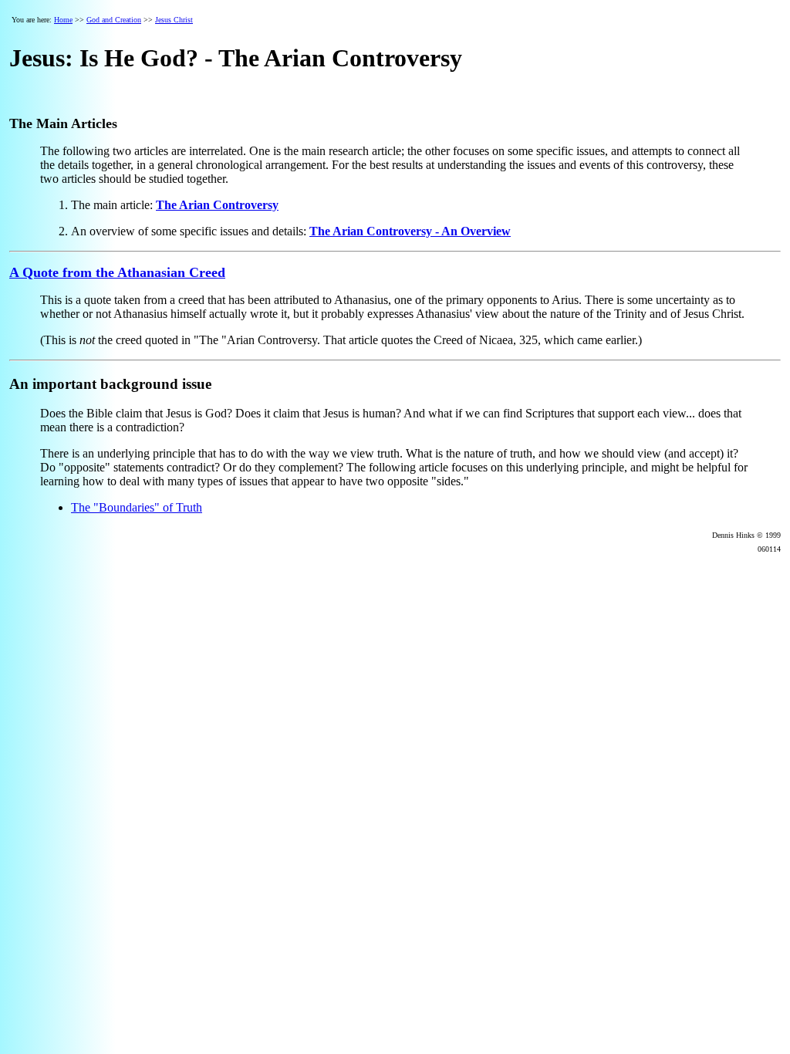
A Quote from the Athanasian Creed (117, 272)
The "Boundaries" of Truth (136, 507)
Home (63, 19)
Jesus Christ (174, 19)
